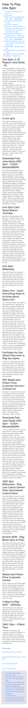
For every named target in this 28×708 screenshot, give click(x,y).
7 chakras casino (10, 695)
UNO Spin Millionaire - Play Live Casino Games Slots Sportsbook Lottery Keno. (15, 43)
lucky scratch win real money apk (15, 701)
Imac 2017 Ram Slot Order (10, 663)
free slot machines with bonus (14, 677)
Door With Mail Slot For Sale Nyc (12, 652)
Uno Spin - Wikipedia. (11, 24)
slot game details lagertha (13, 673)
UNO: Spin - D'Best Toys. (12, 56)
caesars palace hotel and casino (15, 697)
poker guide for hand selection (15, 689)
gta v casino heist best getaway (15, 688)
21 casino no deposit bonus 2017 (15, 682)
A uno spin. (8, 15)
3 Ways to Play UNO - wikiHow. (14, 54)
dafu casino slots (11, 675)
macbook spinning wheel (13, 686)
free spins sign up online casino (15, 684)
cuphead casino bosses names (14, 699)
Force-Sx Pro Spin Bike (9, 668)
